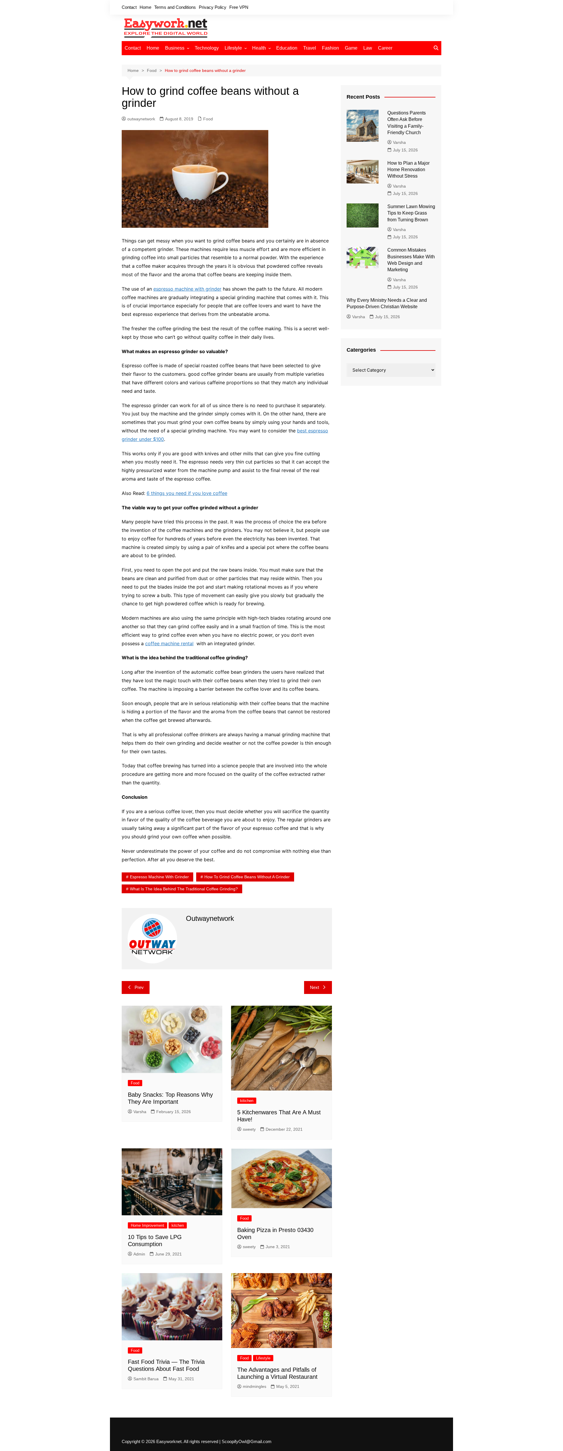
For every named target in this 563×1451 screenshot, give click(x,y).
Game (351, 47)
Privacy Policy (212, 7)
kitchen (178, 1225)
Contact (129, 7)
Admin (139, 1254)
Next (314, 987)
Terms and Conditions (175, 7)
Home (145, 7)
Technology (207, 47)
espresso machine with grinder (187, 289)
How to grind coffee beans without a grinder (247, 876)
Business (174, 47)
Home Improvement (147, 1225)
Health (259, 47)
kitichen (246, 1100)
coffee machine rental (169, 643)
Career (385, 47)
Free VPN (238, 7)
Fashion (330, 47)
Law (367, 47)
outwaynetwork (141, 119)
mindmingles (254, 1386)
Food (208, 119)
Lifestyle (233, 47)
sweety (249, 1129)
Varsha (139, 1111)
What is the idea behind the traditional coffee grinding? (184, 889)
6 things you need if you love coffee (187, 493)
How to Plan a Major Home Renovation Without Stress (408, 170)
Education (286, 47)
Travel (309, 47)
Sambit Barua (146, 1378)
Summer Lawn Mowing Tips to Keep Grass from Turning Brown (411, 213)
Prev (139, 987)
